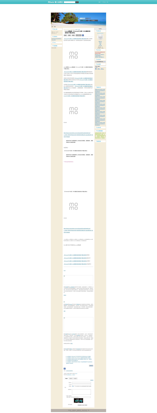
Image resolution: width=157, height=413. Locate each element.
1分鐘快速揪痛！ (98, 55)
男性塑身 (103, 137)
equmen (70, 304)
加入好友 (100, 45)
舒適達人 (70, 348)
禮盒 (71, 343)
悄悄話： (70, 386)
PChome (104, 2)
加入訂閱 (54, 39)
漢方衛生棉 (78, 348)
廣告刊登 (69, 410)
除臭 (102, 134)
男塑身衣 (78, 304)
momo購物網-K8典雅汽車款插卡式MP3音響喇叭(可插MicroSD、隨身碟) (79, 359)
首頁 (52, 26)
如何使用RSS (58, 38)
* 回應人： (70, 382)
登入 (107, 2)
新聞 (99, 2)
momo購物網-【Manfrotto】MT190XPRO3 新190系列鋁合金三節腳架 (78, 356)
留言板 (100, 42)
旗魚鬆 (78, 335)
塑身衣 (65, 295)
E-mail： (70, 384)
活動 (55, 26)
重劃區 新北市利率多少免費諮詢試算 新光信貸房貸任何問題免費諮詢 (100, 90)
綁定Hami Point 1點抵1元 (99, 54)
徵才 (88, 410)
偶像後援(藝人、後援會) (71, 374)
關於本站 (100, 41)
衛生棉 (66, 348)
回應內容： (70, 389)
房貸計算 (102, 136)
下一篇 (79, 29)
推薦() (71, 378)
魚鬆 (64, 311)
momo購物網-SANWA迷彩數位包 (72, 360)
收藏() (75, 378)
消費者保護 (74, 410)
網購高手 (82, 18)
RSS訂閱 (54, 38)
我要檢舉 (91, 365)
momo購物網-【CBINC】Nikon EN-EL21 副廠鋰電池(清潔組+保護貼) (78, 357)
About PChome (84, 410)
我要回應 (91, 380)
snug (64, 270)
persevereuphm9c (69, 370)
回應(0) (66, 378)
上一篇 (76, 29)
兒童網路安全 (79, 410)
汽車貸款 (98, 136)
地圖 (100, 44)
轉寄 (76, 373)
